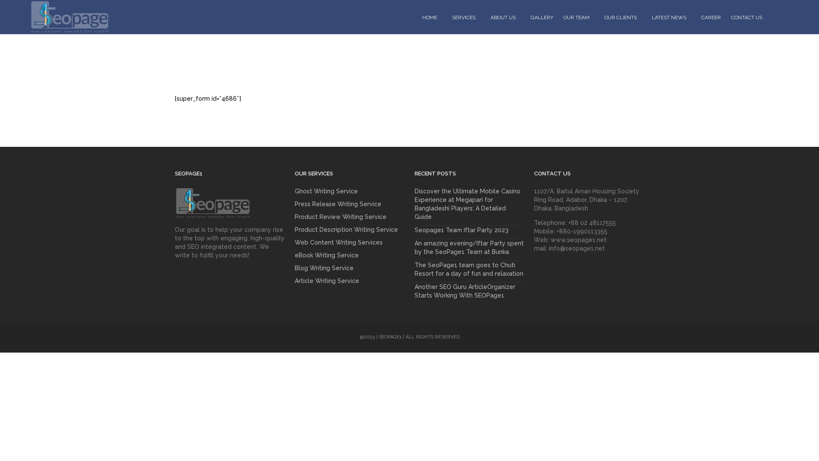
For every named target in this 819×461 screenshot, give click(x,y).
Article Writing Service (327, 280)
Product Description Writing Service (346, 229)
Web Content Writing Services (339, 242)
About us (503, 17)
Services (464, 17)
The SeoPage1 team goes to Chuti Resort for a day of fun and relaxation (469, 269)
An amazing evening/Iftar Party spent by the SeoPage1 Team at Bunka (469, 247)
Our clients (620, 17)
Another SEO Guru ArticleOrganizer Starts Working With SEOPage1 (465, 291)
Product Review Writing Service (340, 216)
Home (429, 17)
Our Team (576, 17)
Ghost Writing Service (326, 191)
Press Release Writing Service (338, 204)
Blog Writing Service (324, 268)
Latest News (669, 17)
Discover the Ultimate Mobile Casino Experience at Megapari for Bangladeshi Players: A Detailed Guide (467, 204)
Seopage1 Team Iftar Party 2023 (461, 230)
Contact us (746, 17)
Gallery (542, 17)
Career (711, 17)
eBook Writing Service (327, 255)
